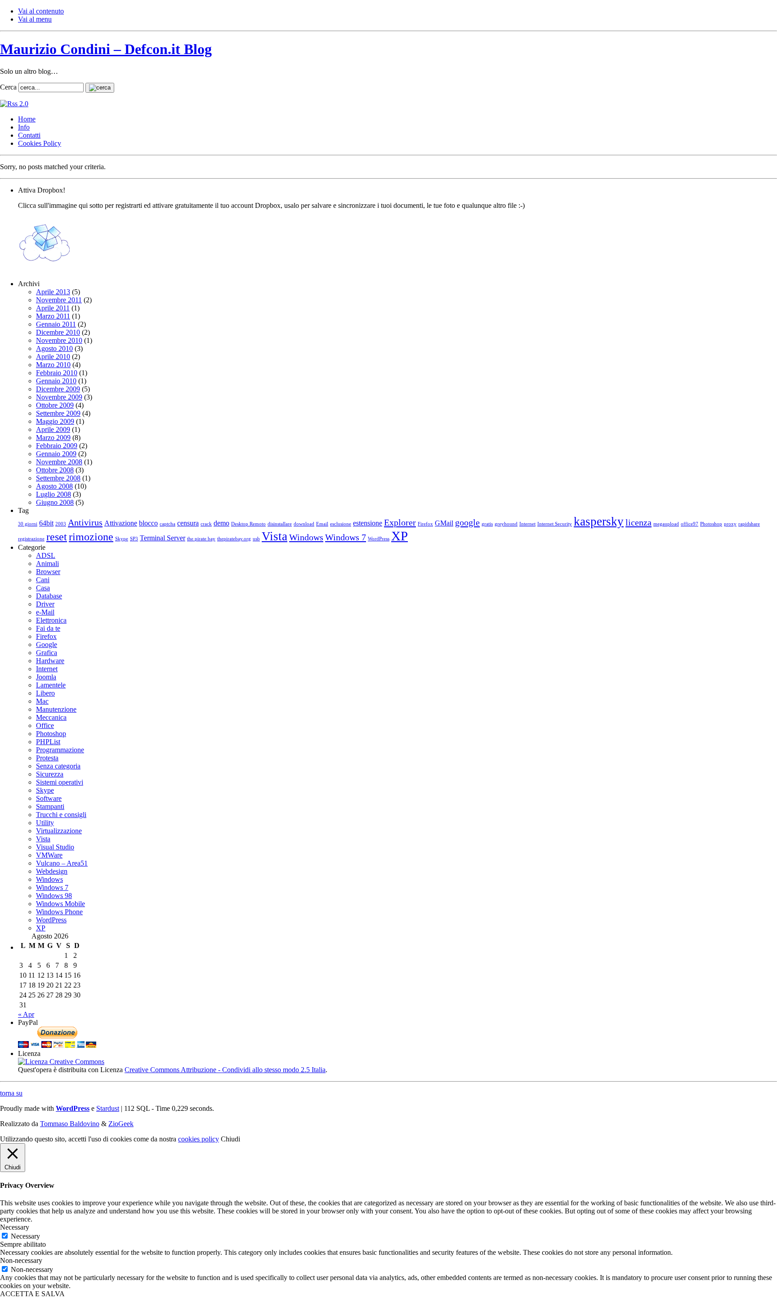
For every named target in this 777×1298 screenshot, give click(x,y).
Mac (42, 701)
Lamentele (51, 685)
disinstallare (280, 523)
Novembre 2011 (59, 300)
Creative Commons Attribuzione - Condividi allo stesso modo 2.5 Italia (225, 1069)
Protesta (47, 758)
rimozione (91, 537)
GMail (444, 523)
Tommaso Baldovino (69, 1123)
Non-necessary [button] (21, 1260)
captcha (167, 523)
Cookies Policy (39, 143)
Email (322, 523)
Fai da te (48, 628)
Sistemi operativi (59, 782)
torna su (11, 1093)
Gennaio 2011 (56, 324)
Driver (45, 604)
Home (27, 119)
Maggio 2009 (55, 421)
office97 (689, 523)
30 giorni (27, 523)
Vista (274, 536)
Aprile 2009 (53, 429)
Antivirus (85, 522)
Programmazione (60, 750)
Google (46, 644)
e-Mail (45, 612)
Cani (42, 580)
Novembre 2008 (59, 462)
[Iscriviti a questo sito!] (14, 104)
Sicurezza (49, 774)
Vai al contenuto (41, 11)
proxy (730, 523)
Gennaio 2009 (56, 454)
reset (56, 537)
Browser (48, 571)
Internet (527, 523)
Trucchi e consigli (61, 814)
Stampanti (50, 806)
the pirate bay (201, 538)
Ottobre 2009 (55, 405)
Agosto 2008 (54, 486)
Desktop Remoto (248, 523)
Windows (306, 537)
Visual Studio (55, 847)
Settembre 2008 (58, 478)
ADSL (45, 555)
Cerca (8, 87)
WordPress (378, 538)
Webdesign (51, 871)
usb (256, 538)
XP (399, 536)
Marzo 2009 (53, 437)
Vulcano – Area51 (62, 863)
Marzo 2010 (53, 364)
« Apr (26, 1014)
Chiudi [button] (230, 1139)
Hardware (50, 661)
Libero (45, 693)
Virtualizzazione (59, 831)
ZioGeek (121, 1123)
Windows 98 (54, 895)
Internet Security (554, 523)
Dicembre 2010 (58, 332)
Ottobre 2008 (55, 470)
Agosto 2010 (54, 348)
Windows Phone (59, 912)
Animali (47, 563)
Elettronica (51, 620)
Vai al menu (35, 19)
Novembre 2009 (59, 397)
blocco (148, 523)
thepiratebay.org (234, 538)
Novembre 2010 (59, 340)
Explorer (400, 522)
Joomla (46, 677)
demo (221, 523)
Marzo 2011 (53, 316)
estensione (367, 523)
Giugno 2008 (55, 502)
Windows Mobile (60, 903)
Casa (43, 588)
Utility (45, 822)
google (467, 522)
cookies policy (198, 1139)
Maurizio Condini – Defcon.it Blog (106, 49)
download (304, 523)
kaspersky (599, 521)
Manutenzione (56, 709)
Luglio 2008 (53, 494)
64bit (46, 523)
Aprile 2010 (53, 356)
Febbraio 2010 (56, 373)
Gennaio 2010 (56, 381)
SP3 (134, 538)
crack (206, 523)
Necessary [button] (14, 1227)
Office (45, 725)
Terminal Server (162, 538)
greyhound (506, 523)
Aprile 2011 (53, 308)
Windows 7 (345, 537)
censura (188, 523)
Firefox (425, 523)
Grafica (46, 652)
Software (49, 798)
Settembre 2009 (58, 413)
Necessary (25, 1236)
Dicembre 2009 (58, 389)
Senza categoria (58, 766)
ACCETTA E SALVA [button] (32, 1294)
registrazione (31, 538)
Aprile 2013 (53, 292)
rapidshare (749, 523)
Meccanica (51, 717)
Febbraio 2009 (56, 445)
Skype (121, 538)
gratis (487, 523)
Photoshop (711, 523)
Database (49, 596)
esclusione (340, 523)
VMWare (49, 855)
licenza (638, 522)
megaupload (666, 523)
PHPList (48, 742)
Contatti (29, 135)
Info (24, 127)
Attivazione (120, 523)
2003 (60, 523)
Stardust (107, 1108)
